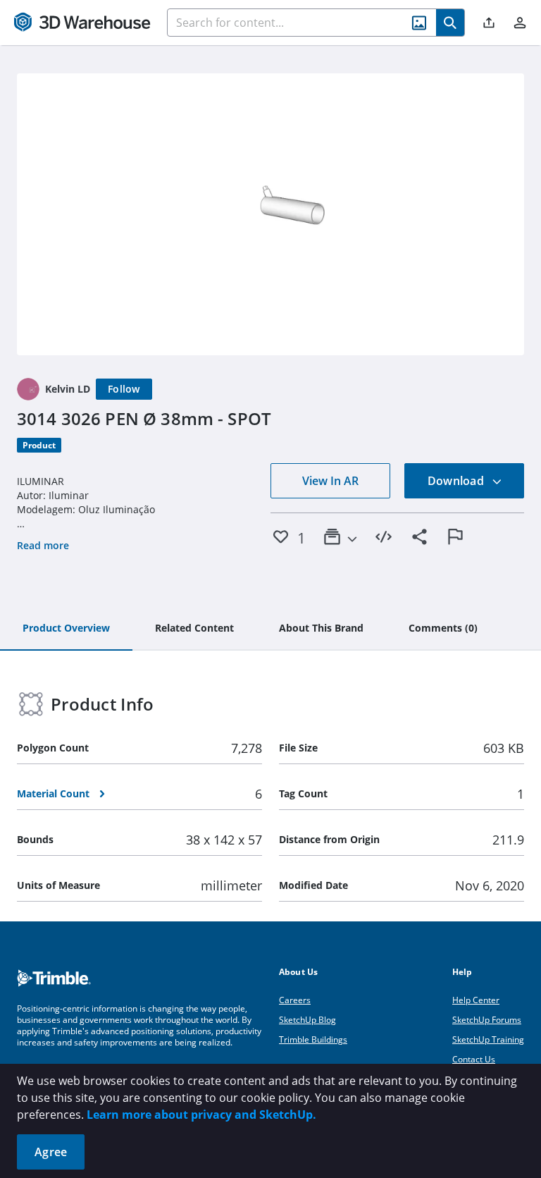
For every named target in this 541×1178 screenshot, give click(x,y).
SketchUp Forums (486, 1020)
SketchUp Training (488, 1039)
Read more (43, 545)
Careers (295, 1000)
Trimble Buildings (313, 1039)
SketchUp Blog (307, 1020)
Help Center (475, 1000)
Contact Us (473, 1059)
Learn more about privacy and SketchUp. (201, 1114)
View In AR (330, 481)
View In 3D (271, 214)
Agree (51, 1152)
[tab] (66, 629)
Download (457, 481)
